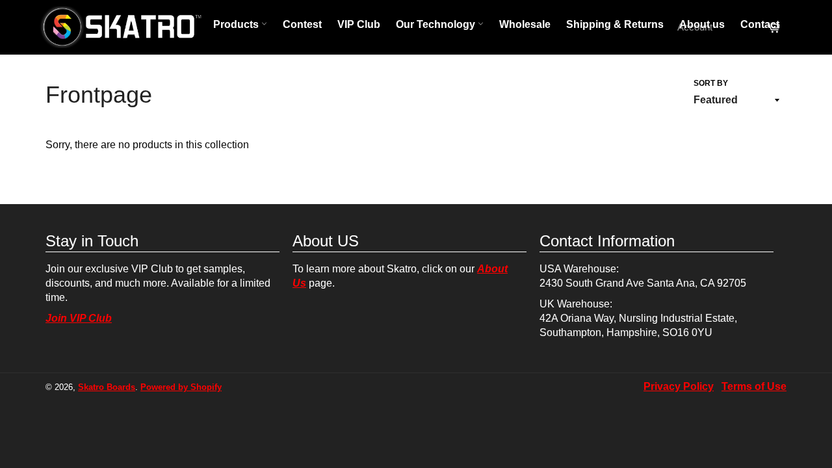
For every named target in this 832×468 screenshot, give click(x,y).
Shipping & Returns (615, 24)
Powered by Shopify (181, 387)
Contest (302, 24)
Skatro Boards (106, 387)
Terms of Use (754, 386)
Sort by (711, 83)
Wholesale (525, 24)
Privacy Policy (679, 386)
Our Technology (437, 24)
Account (694, 26)
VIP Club (358, 24)
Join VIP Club (79, 318)
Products (237, 24)
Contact (759, 24)
